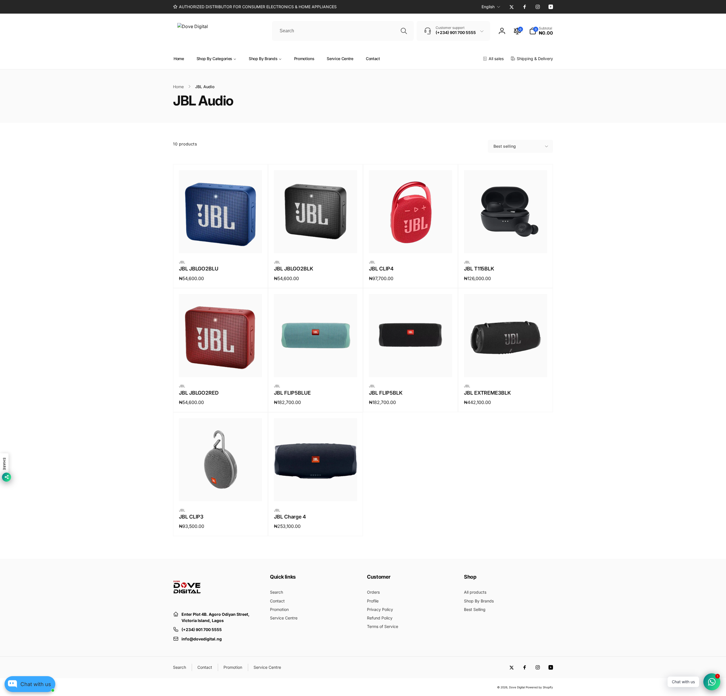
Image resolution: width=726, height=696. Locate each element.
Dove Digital (517, 687)
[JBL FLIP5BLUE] (316, 366)
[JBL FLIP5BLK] (411, 366)
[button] (541, 31)
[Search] (404, 31)
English (488, 6)
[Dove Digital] (187, 600)
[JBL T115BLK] (506, 242)
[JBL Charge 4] (316, 491)
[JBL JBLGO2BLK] (316, 242)
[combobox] (343, 31)
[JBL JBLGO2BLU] (221, 242)
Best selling (504, 146)
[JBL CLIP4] (411, 242)
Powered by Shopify (539, 687)
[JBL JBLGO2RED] (221, 366)
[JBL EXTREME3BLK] (506, 366)
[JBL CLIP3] (221, 491)
